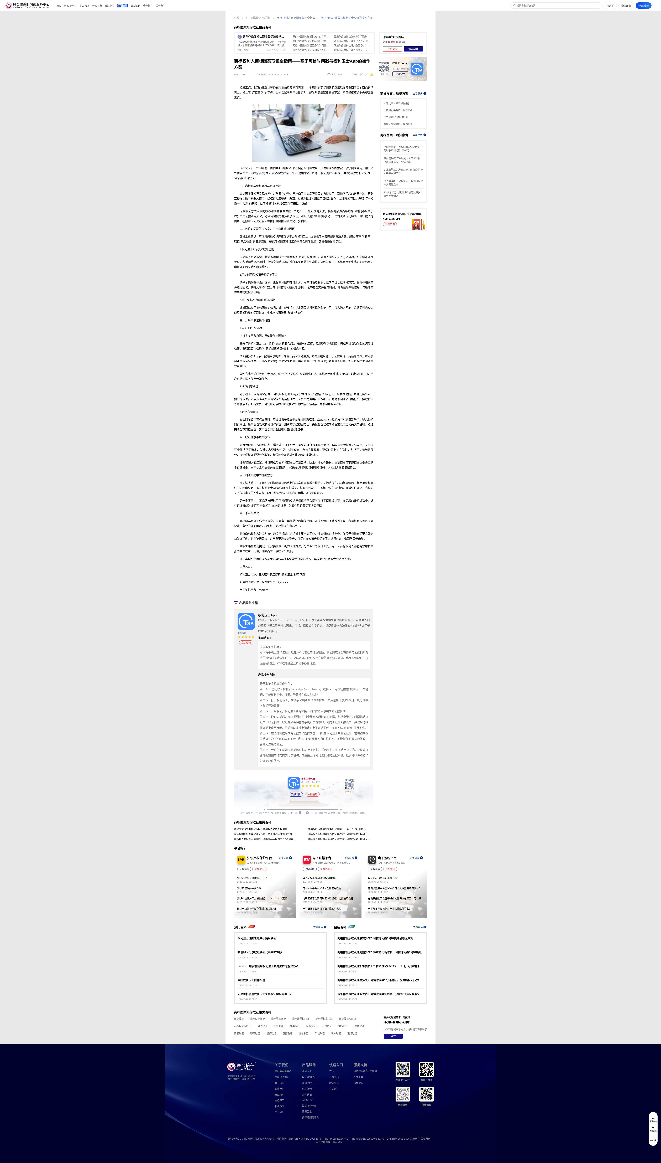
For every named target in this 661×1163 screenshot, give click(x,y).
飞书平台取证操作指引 (396, 117)
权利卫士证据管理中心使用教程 (257, 938)
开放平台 (97, 5)
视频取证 (271, 1033)
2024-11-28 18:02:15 (247, 999)
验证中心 (109, 5)
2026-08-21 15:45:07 (347, 999)
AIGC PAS (307, 1100)
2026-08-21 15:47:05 (347, 985)
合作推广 (148, 5)
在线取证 (327, 1026)
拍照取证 (343, 1026)
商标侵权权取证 (347, 1018)
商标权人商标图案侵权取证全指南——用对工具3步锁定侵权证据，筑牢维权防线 (265, 839)
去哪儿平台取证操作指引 (397, 103)
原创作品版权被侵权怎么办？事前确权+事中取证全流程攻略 (311, 36)
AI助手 (610, 5)
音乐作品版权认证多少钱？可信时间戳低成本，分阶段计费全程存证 (353, 41)
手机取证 (320, 1033)
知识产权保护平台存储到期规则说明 (256, 908)
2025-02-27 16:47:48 (247, 985)
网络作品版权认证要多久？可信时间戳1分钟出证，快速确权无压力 (311, 45)
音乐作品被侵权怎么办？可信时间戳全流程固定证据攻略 (353, 36)
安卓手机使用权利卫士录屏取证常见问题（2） (266, 994)
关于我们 (160, 5)
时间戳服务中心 (283, 1071)
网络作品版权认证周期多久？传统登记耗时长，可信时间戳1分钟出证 (311, 50)
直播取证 (287, 1033)
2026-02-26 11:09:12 (247, 943)
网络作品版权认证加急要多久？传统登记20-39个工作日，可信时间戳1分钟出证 (353, 45)
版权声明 (279, 1106)
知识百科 (122, 5)
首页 (58, 5)
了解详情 (296, 794)
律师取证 (278, 1026)
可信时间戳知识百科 (258, 17)
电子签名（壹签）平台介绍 (382, 878)
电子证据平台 (309, 1077)
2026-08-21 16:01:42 (347, 943)
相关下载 (358, 1077)
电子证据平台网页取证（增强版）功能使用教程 (328, 898)
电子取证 (262, 1026)
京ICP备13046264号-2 (336, 1138)
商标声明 (279, 1100)
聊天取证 (255, 1033)
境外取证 (336, 1033)
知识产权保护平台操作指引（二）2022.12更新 (262, 898)
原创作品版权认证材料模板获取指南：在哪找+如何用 (311, 41)
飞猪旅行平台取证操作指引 (398, 110)
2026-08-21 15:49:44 (347, 971)
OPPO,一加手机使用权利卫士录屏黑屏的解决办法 (268, 966)
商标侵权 (239, 1018)
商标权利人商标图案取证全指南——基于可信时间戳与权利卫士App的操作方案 (325, 17)
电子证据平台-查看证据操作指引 (320, 878)
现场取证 (352, 1033)
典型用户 (279, 1094)
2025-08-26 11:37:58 (247, 957)
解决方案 (85, 5)
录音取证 (239, 1033)
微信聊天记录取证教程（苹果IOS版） (261, 952)
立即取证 (334, 1088)
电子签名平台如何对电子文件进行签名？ (389, 908)
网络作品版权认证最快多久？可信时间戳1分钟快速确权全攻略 (353, 50)
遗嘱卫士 (307, 1111)
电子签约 (307, 1088)
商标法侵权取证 (300, 1018)
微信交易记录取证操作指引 (398, 124)
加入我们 (279, 1112)
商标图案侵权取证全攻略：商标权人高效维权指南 (260, 828)
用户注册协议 (323, 1142)
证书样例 (365, 1071)
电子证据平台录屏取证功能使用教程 (322, 888)
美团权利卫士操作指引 (251, 980)
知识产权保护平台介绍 (249, 888)
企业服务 (626, 5)
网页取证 (311, 1026)
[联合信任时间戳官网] (28, 5)
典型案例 (135, 5)
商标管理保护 (278, 1018)
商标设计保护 (257, 1018)
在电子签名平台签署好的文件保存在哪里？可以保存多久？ (395, 898)
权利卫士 (307, 1071)
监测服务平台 (309, 1105)
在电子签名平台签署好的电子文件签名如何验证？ (394, 888)
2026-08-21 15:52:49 (347, 957)
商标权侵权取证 (242, 1026)
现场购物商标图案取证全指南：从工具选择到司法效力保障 (265, 834)
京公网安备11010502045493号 (367, 1138)
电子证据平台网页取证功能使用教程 (322, 908)
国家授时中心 (282, 1077)
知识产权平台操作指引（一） (253, 878)
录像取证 (359, 1026)
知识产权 (307, 1083)
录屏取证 (295, 1026)
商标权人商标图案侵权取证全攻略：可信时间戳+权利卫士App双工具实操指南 (339, 834)
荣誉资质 (279, 1083)
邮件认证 (307, 1094)
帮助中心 (358, 1083)
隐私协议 (338, 1142)
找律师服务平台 (310, 1117)
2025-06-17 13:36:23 (247, 971)
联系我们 (279, 1088)
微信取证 (303, 1033)
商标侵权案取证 (324, 1018)
